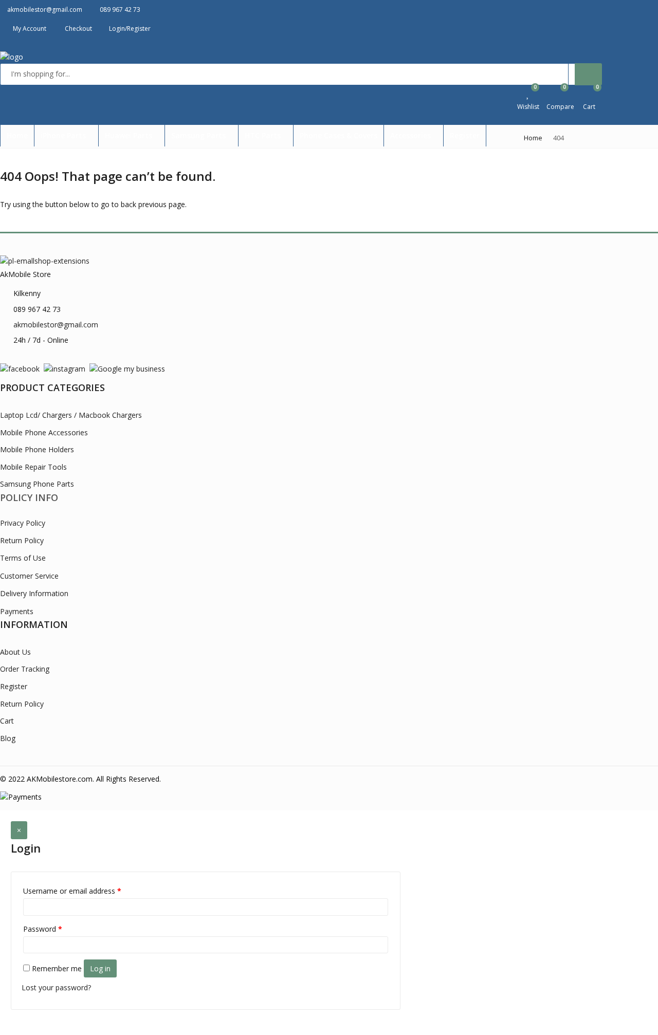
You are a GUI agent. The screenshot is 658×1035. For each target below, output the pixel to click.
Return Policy (22, 540)
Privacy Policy (22, 523)
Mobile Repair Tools (33, 467)
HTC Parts (264, 135)
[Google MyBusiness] (127, 368)
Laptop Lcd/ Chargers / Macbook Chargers (71, 415)
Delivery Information (34, 593)
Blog (7, 738)
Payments (16, 611)
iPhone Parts (64, 135)
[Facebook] (20, 368)
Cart (7, 721)
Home (17, 135)
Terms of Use (23, 558)
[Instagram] (64, 368)
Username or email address (72, 891)
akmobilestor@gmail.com (55, 324)
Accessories (411, 135)
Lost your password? (56, 987)
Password (42, 929)
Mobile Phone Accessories (44, 432)
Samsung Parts (199, 135)
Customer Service (29, 576)
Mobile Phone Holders (37, 449)
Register (465, 135)
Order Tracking (24, 669)
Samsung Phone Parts (37, 484)
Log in (100, 968)
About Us (15, 652)
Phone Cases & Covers (338, 135)
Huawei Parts (129, 135)
